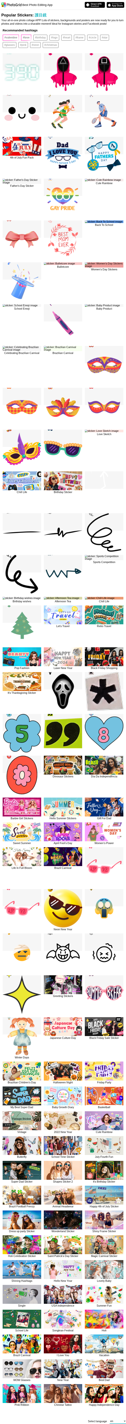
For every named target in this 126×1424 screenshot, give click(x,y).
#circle (92, 37)
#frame (79, 37)
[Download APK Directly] (95, 5)
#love (26, 37)
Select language (97, 1421)
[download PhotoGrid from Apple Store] (115, 5)
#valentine (10, 37)
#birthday (40, 37)
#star (104, 37)
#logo (54, 37)
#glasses (9, 45)
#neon (35, 45)
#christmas (50, 45)
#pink (23, 45)
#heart (66, 37)
